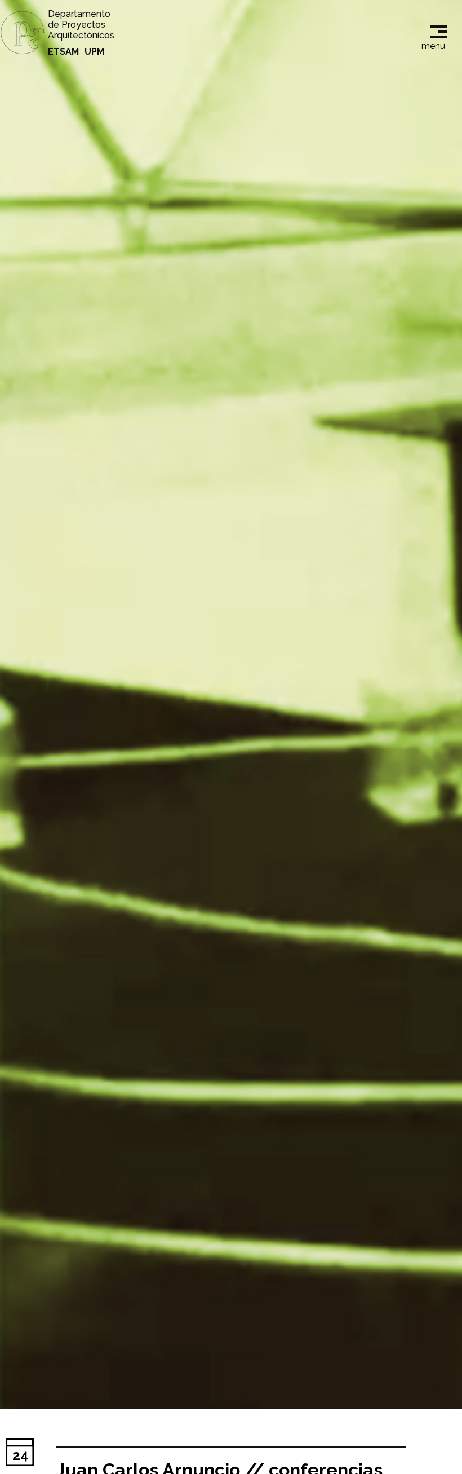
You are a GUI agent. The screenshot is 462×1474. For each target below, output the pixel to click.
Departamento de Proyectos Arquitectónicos (81, 24)
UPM (94, 51)
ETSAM (63, 51)
